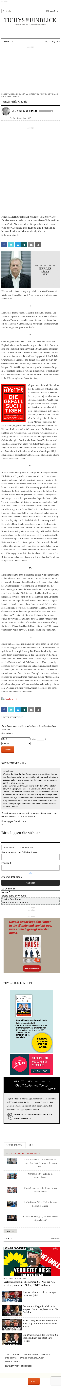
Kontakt (16, 1354)
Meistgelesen (15, 1145)
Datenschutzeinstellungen (32, 1358)
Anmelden (9, 847)
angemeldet (19, 813)
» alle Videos (55, 1238)
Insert (33, 1381)
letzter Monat (34, 1153)
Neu (31, 1145)
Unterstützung (31, 1354)
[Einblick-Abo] (32, 1021)
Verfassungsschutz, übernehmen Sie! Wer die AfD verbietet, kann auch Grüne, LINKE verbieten (29, 1283)
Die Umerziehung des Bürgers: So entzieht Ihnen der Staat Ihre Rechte (40, 1337)
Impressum (45, 1354)
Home (7, 1354)
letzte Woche (17, 1153)
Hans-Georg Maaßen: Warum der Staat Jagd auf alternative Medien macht (40, 1323)
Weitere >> (10, 1231)
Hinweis (14, 806)
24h (6, 1153)
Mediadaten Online (13, 1361)
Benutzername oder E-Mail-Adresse (19, 852)
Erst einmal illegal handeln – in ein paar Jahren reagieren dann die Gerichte (40, 1309)
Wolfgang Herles (27, 111)
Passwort (6, 863)
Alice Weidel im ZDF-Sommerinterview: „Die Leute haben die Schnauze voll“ (40, 1163)
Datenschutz (10, 1358)
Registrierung (25, 847)
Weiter (7, 749)
